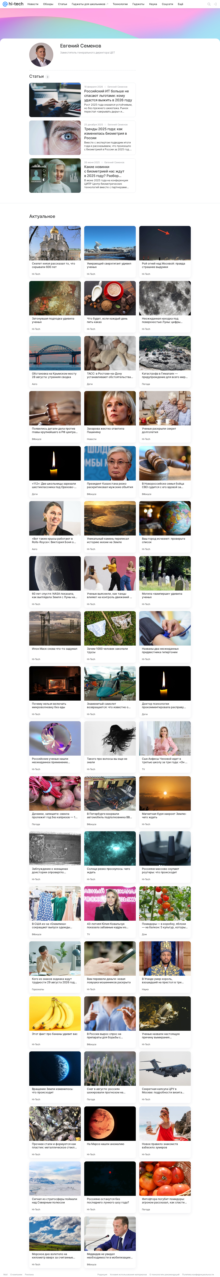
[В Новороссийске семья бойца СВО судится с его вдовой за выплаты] (165, 472)
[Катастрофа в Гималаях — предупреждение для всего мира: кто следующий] (165, 362)
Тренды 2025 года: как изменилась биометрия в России (105, 133)
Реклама (29, 1274)
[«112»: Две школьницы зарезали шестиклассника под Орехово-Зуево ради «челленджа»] (55, 472)
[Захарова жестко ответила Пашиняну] (110, 417)
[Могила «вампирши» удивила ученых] (165, 582)
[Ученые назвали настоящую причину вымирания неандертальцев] (165, 1022)
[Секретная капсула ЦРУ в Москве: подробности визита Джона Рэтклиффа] (165, 1077)
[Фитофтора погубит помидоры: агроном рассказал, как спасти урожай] (165, 1187)
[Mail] (5, 4)
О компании (16, 1274)
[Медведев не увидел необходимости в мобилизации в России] (110, 1242)
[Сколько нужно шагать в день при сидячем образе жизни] (165, 1242)
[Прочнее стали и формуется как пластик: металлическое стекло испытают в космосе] (55, 1132)
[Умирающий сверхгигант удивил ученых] (110, 252)
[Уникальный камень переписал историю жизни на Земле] (110, 527)
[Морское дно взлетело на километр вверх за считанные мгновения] (55, 1242)
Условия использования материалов (128, 1274)
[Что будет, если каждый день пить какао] (110, 307)
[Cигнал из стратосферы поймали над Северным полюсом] (55, 1187)
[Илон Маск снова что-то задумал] (55, 637)
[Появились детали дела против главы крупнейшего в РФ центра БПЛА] (55, 417)
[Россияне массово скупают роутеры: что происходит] (165, 857)
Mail (5, 1274)
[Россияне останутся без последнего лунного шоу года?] (110, 1187)
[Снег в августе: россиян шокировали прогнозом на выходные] (110, 1077)
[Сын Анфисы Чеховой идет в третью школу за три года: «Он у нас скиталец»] (165, 747)
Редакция (102, 1274)
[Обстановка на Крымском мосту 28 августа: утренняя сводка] (55, 362)
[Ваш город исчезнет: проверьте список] (165, 527)
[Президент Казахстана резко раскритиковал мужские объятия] (110, 472)
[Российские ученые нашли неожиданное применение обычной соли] (55, 747)
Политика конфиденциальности (198, 1274)
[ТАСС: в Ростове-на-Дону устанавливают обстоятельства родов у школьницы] (110, 362)
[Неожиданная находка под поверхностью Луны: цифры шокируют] (165, 307)
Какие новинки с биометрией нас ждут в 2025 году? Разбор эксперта (104, 171)
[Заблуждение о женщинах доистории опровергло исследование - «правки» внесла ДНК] (55, 857)
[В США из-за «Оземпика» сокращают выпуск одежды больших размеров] (55, 912)
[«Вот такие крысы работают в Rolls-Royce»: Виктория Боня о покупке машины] (55, 527)
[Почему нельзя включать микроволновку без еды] (55, 692)
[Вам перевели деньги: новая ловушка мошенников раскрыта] (110, 967)
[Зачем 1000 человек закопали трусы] (110, 637)
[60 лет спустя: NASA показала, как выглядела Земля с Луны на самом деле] (55, 582)
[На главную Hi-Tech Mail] (15, 4)
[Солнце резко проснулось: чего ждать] (110, 857)
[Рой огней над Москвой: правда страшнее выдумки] (165, 252)
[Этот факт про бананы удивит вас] (55, 1022)
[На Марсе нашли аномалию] (110, 1132)
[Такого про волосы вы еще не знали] (110, 747)
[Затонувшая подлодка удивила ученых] (55, 307)
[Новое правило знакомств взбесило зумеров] (165, 1132)
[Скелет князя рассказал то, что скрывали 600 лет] (55, 252)
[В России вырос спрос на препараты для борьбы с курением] (110, 1022)
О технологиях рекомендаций (164, 1274)
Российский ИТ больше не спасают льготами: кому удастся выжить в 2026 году (108, 95)
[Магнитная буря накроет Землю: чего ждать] (165, 802)
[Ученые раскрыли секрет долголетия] (165, 417)
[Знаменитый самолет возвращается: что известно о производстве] (110, 692)
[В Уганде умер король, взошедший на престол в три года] (165, 967)
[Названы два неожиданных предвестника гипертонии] (165, 637)
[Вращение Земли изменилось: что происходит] (55, 1077)
